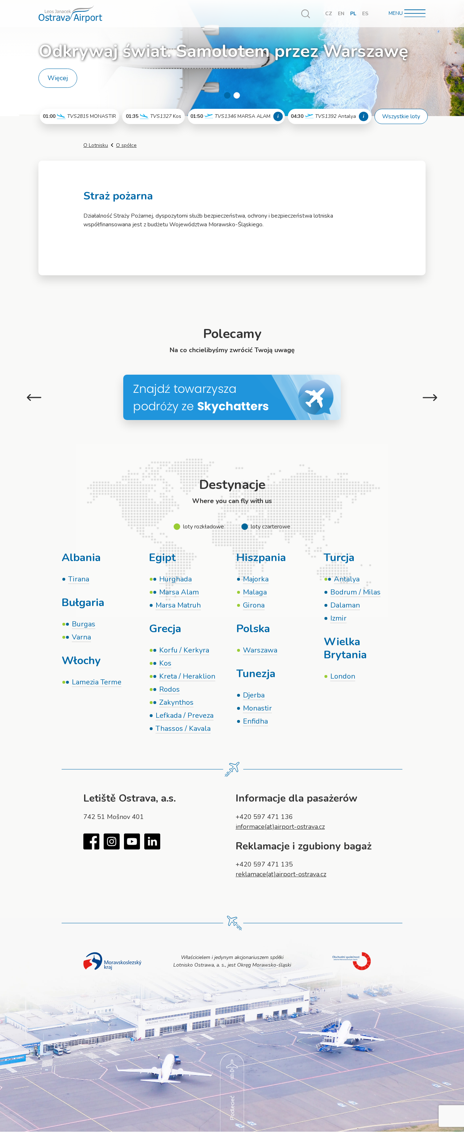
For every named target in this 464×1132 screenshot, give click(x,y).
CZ (328, 13)
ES (365, 13)
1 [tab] (227, 95)
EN (341, 13)
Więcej (57, 78)
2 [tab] (236, 95)
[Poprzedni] (34, 397)
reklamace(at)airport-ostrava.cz (281, 874)
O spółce (126, 145)
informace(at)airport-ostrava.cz (280, 826)
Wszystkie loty (401, 116)
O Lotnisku (95, 145)
